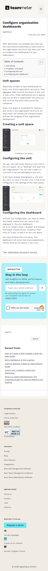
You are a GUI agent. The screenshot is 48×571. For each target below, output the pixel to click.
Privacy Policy (11, 298)
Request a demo (15, 525)
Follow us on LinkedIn (13, 543)
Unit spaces (10, 66)
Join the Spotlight (11, 535)
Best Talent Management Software (18, 473)
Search (8, 332)
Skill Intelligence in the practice (19, 360)
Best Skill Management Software (17, 469)
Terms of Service (11, 418)
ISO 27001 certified (12, 427)
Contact (7, 499)
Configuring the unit (14, 71)
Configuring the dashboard (17, 74)
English (15, 551)
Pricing (6, 451)
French (22, 551)
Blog (6, 456)
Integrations (9, 464)
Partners (7, 507)
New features (9, 460)
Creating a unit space (14, 69)
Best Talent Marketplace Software (18, 477)
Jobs (6, 503)
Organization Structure (18, 252)
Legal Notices (9, 413)
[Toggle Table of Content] (40, 62)
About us (8, 494)
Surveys (33, 252)
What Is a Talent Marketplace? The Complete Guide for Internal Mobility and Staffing (24, 379)
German (7, 551)
